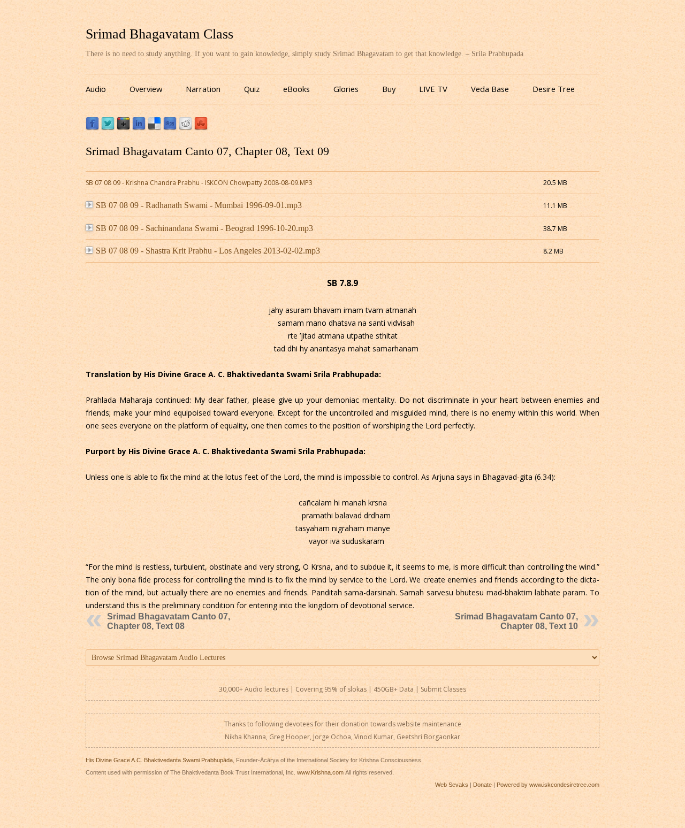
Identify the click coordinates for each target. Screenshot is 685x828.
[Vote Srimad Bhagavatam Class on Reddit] (185, 127)
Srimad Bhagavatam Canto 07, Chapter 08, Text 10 (516, 621)
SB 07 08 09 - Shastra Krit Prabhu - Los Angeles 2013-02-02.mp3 (208, 250)
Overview (146, 88)
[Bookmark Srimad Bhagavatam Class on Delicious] (154, 127)
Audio (96, 88)
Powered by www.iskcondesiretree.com (548, 784)
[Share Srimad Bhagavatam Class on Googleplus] (123, 127)
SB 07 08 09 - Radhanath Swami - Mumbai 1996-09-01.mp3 (199, 205)
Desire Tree (553, 88)
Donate (482, 784)
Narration (203, 88)
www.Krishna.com (320, 772)
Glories (346, 88)
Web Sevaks (451, 784)
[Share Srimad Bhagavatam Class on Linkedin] (139, 127)
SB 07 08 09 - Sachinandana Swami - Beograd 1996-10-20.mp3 (204, 228)
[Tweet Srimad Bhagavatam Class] (108, 127)
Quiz (252, 88)
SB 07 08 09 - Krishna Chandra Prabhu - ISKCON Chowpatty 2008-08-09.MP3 (199, 182)
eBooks (296, 88)
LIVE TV (433, 88)
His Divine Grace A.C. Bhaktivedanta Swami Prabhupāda (159, 760)
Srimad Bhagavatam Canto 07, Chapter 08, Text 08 (168, 621)
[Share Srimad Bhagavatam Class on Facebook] (92, 127)
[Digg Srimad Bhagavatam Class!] (170, 127)
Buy (388, 88)
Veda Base (490, 88)
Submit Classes (443, 689)
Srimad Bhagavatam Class (159, 34)
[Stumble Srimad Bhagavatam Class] (201, 127)
